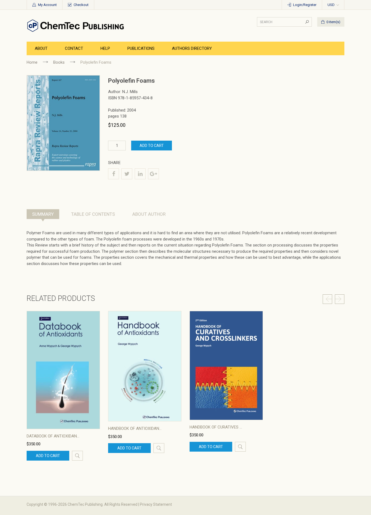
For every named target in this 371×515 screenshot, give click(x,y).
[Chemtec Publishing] (77, 25)
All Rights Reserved (120, 504)
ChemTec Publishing (85, 504)
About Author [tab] (149, 214)
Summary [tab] (43, 214)
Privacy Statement (156, 504)
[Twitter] (126, 173)
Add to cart (48, 456)
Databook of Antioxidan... (53, 436)
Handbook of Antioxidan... (135, 428)
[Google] (153, 173)
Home (32, 62)
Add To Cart (152, 145)
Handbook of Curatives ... (216, 427)
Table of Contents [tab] (93, 214)
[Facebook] (113, 173)
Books (59, 62)
